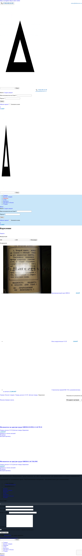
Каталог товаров (10, 395)
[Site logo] (20, 86)
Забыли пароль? (4, 104)
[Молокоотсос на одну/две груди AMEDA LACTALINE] (23, 484)
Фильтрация (34, 240)
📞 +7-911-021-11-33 (7, 3)
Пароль (2, 98)
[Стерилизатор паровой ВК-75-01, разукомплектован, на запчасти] (27, 390)
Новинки (5, 491)
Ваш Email (3, 509)
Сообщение (3, 526)
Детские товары (33, 395)
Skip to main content (15, 0)
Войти (2, 101)
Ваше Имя (3, 506)
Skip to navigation (5, 0)
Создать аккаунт (8, 92)
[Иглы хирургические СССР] (27, 341)
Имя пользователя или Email (8, 95)
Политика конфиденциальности (9, 538)
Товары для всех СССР (21, 395)
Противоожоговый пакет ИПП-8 (61, 293)
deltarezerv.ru (7, 535)
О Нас (5, 493)
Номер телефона (4, 512)
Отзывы (5, 497)
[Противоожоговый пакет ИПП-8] (27, 293)
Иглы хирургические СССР (59, 341)
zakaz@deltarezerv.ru (76, 3)
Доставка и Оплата (8, 496)
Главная (2, 395)
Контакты (6, 494)
